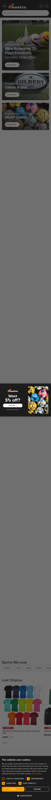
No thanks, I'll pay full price (13, 409)
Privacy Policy (37, 773)
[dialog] (25, 778)
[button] (25, 795)
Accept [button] (13, 789)
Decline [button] (37, 789)
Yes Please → (13, 405)
